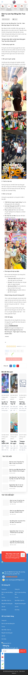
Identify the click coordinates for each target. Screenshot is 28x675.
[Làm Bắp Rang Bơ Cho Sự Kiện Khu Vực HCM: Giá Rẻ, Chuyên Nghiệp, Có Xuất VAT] (6, 541)
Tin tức (15, 8)
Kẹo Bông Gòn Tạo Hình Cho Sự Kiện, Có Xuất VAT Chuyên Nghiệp (17, 478)
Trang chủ (3, 8)
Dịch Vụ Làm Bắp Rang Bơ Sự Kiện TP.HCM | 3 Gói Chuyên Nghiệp (17, 471)
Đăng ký (22, 651)
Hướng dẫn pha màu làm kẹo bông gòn (22, 408)
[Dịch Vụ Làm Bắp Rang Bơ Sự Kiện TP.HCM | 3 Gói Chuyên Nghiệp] (5, 469)
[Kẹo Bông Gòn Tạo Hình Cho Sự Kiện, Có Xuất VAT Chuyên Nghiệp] (5, 477)
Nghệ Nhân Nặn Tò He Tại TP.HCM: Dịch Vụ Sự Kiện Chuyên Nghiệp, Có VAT (16, 486)
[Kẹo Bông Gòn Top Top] (14, 1)
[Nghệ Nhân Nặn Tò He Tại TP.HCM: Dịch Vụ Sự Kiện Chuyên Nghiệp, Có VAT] (5, 485)
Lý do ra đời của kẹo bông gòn (5, 405)
